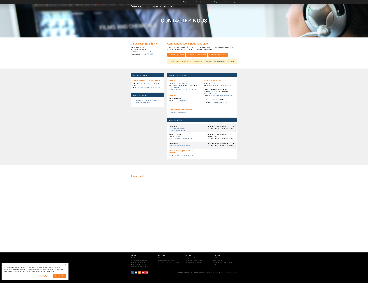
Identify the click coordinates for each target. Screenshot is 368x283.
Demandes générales (176, 55)
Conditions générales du (184, 273)
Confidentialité (199, 273)
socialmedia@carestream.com (184, 155)
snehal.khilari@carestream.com (180, 146)
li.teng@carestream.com (177, 130)
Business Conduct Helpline (139, 267)
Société (189, 2)
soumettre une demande (226, 61)
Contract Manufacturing (193, 262)
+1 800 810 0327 (217, 92)
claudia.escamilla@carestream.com (180, 138)
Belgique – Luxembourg (221, 2)
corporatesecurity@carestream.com (149, 87)
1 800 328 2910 (211, 61)
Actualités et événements (139, 262)
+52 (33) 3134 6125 (175, 136)
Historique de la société (138, 264)
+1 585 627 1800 (145, 52)
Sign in (235, 2)
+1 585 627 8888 (145, 83)
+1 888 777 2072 (147, 54)
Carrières (196, 2)
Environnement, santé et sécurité (168, 262)
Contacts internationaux (218, 55)
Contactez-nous (207, 2)
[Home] (136, 6)
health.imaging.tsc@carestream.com (185, 89)
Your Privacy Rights (43, 276)
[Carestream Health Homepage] (183, 2)
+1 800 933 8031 (182, 101)
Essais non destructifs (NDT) (194, 260)
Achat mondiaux (218, 260)
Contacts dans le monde (166, 260)
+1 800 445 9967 (212, 94)
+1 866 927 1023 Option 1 (220, 102)
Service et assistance (143, 102)
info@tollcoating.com (180, 112)
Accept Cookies (59, 276)
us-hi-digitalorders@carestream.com (220, 96)
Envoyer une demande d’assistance (147, 100)
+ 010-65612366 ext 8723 (177, 128)
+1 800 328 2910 (182, 83)
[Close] (65, 265)
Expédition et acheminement (222, 258)
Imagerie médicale (191, 258)
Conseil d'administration (139, 260)
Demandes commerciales (196, 55)
